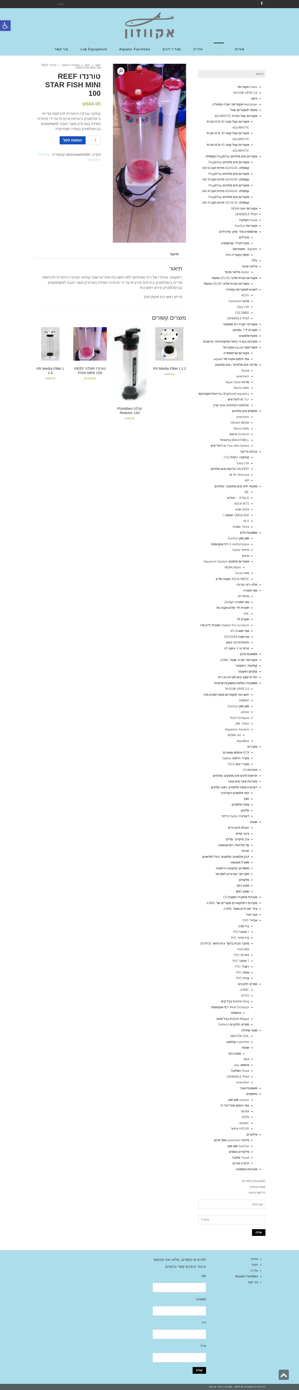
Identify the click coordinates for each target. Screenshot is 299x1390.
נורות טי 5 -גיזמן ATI (236, 648)
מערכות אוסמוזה (246, 1169)
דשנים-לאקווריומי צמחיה (241, 289)
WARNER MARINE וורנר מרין (231, 405)
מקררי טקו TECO (238, 764)
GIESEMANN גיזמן (237, 642)
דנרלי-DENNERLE (238, 318)
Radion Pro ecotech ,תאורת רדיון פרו (224, 625)
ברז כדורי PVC (240, 938)
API (247, 480)
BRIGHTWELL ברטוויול (234, 440)
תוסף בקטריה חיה (237, 255)
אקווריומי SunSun (246, 226)
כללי (254, 260)
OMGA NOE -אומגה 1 (235, 515)
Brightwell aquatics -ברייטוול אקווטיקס (224, 394)
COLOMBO (242, 313)
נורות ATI (243, 596)
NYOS (245, 995)
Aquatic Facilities (246, 1276)
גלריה (254, 1270)
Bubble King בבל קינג (235, 1001)
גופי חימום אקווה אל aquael (231, 359)
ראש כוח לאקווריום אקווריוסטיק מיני (226, 695)
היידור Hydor (240, 550)
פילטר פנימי (249, 266)
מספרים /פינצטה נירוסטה (232, 868)
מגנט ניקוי (242, 885)
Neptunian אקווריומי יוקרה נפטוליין (235, 104)
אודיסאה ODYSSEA (236, 637)
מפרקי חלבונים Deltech (233, 1024)
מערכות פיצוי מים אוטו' (242, 781)
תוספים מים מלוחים (244, 411)
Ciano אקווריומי (247, 87)
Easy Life (243, 307)
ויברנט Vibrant (239, 422)
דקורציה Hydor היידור (235, 816)
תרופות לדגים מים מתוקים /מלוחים (235, 776)
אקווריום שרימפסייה (236, 353)
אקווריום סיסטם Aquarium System (226, 561)
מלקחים (244, 880)
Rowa (245, 370)
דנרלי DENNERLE (246, 214)
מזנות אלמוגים (248, 336)
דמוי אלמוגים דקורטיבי (234, 793)
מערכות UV (250, 770)
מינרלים (244, 237)
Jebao (244, 712)
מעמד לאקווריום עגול (243, 110)
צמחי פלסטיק (240, 804)
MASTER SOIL (239, 1036)
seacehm (242, 1082)
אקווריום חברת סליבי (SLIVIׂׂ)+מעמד (234, 278)
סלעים (245, 810)
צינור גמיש (242, 833)
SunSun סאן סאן (238, 1146)
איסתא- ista (241, 1065)
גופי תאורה (250, 590)
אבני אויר (251, 914)
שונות (253, 822)
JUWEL (244, 990)
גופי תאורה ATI (239, 631)
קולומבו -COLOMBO (236, 457)
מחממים (251, 1094)
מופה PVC (242, 972)
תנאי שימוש (215, 1387)
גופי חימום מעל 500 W (234, 1105)
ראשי (98, 65)
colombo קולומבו (237, 1042)
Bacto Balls (241, 388)
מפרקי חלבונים (247, 984)
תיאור (174, 254)
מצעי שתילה (249, 1030)
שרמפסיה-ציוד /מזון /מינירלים (238, 232)
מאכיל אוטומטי (239, 862)
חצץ (246, 799)
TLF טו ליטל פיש (238, 399)
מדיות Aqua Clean (237, 382)
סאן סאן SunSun (238, 538)
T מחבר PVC (240, 961)
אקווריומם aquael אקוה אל (240, 347)
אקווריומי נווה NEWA (244, 208)
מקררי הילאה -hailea (236, 758)
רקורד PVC (242, 966)
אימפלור (235, 1013)
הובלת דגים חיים (238, 828)
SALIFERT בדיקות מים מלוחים (230, 469)
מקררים (252, 747)
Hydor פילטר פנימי (237, 272)
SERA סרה (242, 509)
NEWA (245, 1111)
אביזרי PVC (250, 920)
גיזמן (254, 98)
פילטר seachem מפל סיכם (231, 1140)
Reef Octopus (239, 718)
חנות (87, 65)
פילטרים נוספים (239, 1152)
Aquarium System (237, 729)
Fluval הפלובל (248, 220)
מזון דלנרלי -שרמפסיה (235, 243)
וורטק (245, 556)
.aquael (244, 1123)
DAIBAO (244, 700)
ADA (246, 1059)
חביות (245, 851)
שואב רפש (242, 891)
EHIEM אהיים (240, 1163)
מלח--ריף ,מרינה (247, 584)
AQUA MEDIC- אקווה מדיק (232, 579)
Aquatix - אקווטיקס (245, 249)
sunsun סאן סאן (238, 1100)
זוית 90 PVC (241, 955)
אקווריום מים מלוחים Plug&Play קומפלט (231, 156)
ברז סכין (244, 926)
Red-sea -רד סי (239, 475)
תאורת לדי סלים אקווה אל (232, 608)
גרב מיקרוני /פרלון (237, 839)
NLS (246, 521)
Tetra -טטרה (241, 527)
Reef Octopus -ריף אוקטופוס (230, 1007)
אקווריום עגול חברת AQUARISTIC (236, 116)
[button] (5, 25)
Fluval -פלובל (240, 1158)
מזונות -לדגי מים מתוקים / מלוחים (235, 486)
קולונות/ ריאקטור (70, 65)
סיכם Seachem (238, 301)
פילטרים (252, 1134)
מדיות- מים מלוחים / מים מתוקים (236, 365)
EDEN (245, 1117)
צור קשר (252, 1282)
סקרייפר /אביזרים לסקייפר (232, 874)
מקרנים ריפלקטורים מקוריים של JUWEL (231, 903)
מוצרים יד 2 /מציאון (245, 330)
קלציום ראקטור (247, 671)
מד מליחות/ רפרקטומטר (233, 845)
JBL (246, 492)
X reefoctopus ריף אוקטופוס (230, 544)
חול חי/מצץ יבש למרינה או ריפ (237, 677)
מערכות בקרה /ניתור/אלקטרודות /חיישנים (230, 341)
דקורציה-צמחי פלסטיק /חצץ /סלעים (234, 787)
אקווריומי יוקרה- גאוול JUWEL (238, 660)
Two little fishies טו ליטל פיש (230, 446)
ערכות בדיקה (248, 451)
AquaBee (243, 741)
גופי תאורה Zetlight (236, 602)
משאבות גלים (248, 532)
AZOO (245, 295)
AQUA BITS (241, 503)
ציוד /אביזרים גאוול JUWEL (240, 909)
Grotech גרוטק (239, 434)
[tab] (174, 254)
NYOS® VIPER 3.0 (245, 93)
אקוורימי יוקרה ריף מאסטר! (240, 324)
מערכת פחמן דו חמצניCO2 (240, 897)
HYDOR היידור (240, 1128)
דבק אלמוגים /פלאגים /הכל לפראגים (225, 857)
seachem (242, 376)
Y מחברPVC (241, 932)
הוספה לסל (72, 140)
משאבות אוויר (248, 1088)
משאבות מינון (248, 654)
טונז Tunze (242, 573)
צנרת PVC (242, 978)
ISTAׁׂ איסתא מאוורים (236, 752)
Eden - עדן (242, 723)
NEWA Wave (233, 567)
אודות (254, 1259)
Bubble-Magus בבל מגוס (233, 1019)
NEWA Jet (234, 735)
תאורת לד (243, 619)
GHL (246, 613)
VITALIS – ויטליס (238, 498)
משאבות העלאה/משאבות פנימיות (235, 683)
